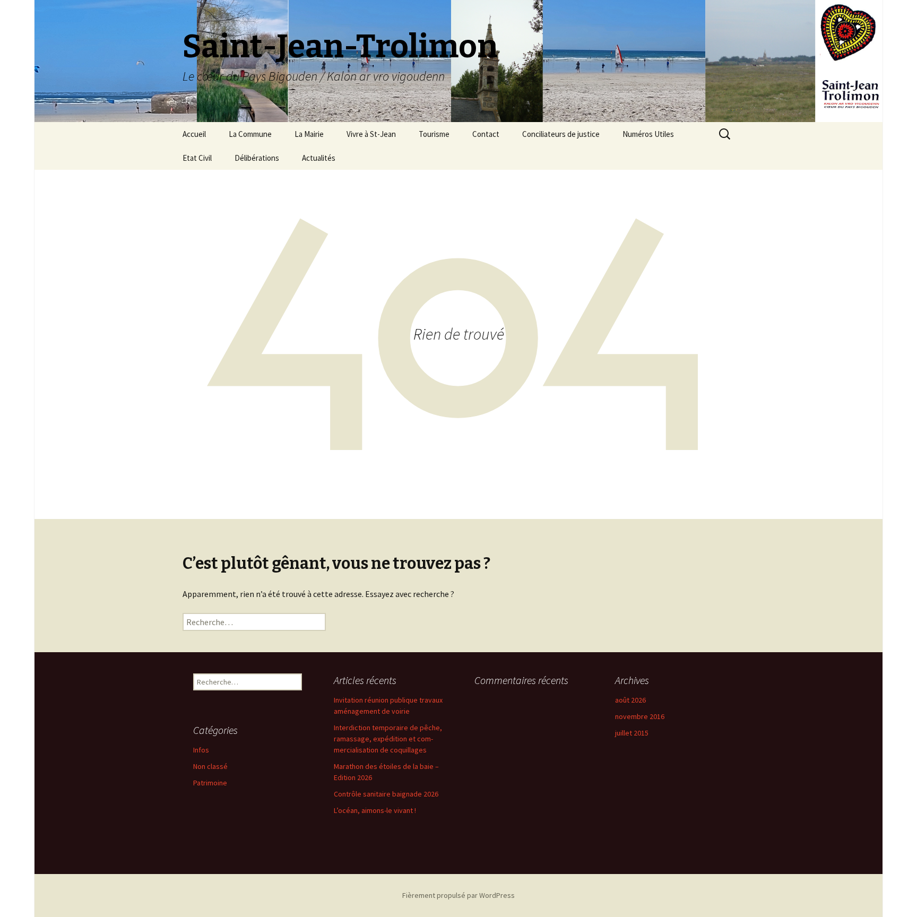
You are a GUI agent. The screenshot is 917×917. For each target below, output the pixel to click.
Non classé (210, 766)
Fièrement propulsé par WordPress (458, 895)
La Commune (250, 134)
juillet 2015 (631, 733)
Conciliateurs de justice (561, 134)
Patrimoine (210, 783)
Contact (485, 134)
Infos (201, 750)
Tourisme (434, 134)
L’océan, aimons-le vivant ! (375, 810)
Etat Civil (197, 158)
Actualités (318, 158)
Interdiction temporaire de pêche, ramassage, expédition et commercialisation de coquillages (388, 739)
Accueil (194, 134)
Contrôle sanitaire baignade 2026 (386, 794)
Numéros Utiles (648, 134)
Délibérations (257, 158)
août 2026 (630, 700)
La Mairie (309, 134)
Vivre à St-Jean (371, 134)
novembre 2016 (639, 716)
